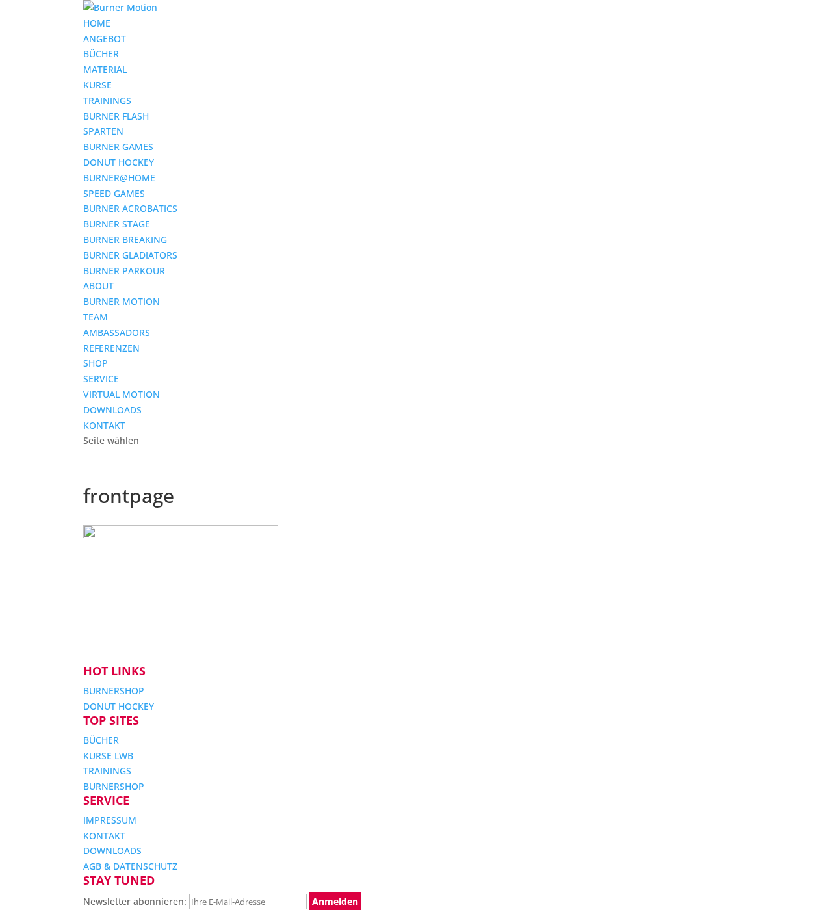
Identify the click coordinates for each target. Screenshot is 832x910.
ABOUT (98, 286)
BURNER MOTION (121, 301)
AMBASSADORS (116, 332)
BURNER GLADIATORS (130, 255)
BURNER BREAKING (125, 239)
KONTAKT (104, 425)
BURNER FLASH (116, 116)
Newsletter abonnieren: (136, 901)
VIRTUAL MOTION (121, 394)
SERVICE (101, 378)
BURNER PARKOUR (124, 271)
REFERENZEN (111, 348)
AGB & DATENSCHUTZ (130, 866)
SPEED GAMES (114, 193)
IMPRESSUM (109, 820)
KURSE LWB (108, 755)
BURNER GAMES (118, 146)
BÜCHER (101, 53)
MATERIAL (105, 69)
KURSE (97, 85)
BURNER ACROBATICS (130, 208)
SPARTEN (103, 131)
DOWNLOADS (112, 410)
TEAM (95, 317)
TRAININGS (107, 100)
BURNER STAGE (116, 224)
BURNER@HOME (119, 178)
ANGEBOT (104, 38)
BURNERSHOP (113, 690)
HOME (96, 23)
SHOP (95, 363)
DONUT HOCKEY (118, 162)
